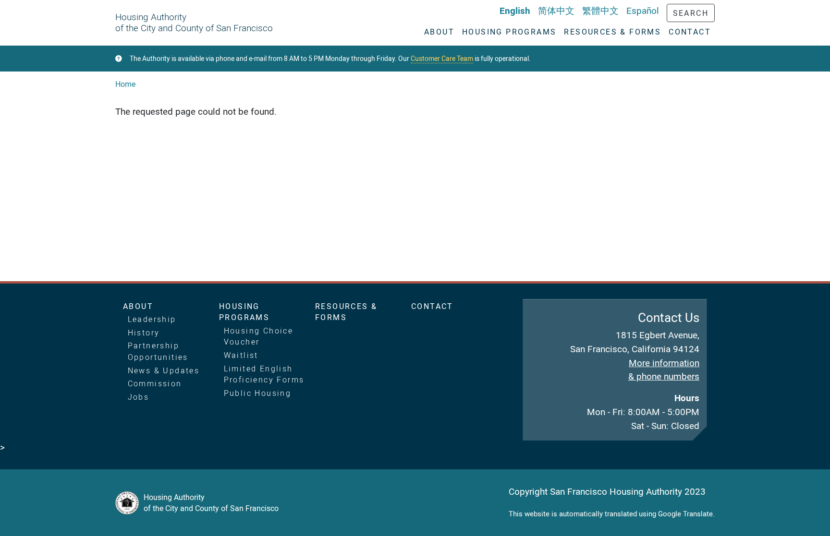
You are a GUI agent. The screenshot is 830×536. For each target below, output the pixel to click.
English (515, 10)
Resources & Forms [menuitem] (612, 31)
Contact (432, 306)
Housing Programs (244, 312)
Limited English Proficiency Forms (264, 374)
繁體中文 (600, 10)
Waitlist (241, 355)
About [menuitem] (439, 31)
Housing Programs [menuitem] (509, 31)
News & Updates (164, 370)
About (138, 306)
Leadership (152, 319)
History (144, 332)
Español (642, 10)
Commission (155, 383)
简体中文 (556, 10)
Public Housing (258, 393)
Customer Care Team (442, 58)
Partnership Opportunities (158, 351)
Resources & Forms (346, 312)
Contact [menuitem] (690, 31)
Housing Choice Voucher (258, 336)
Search (690, 13)
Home (125, 84)
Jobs (138, 397)
